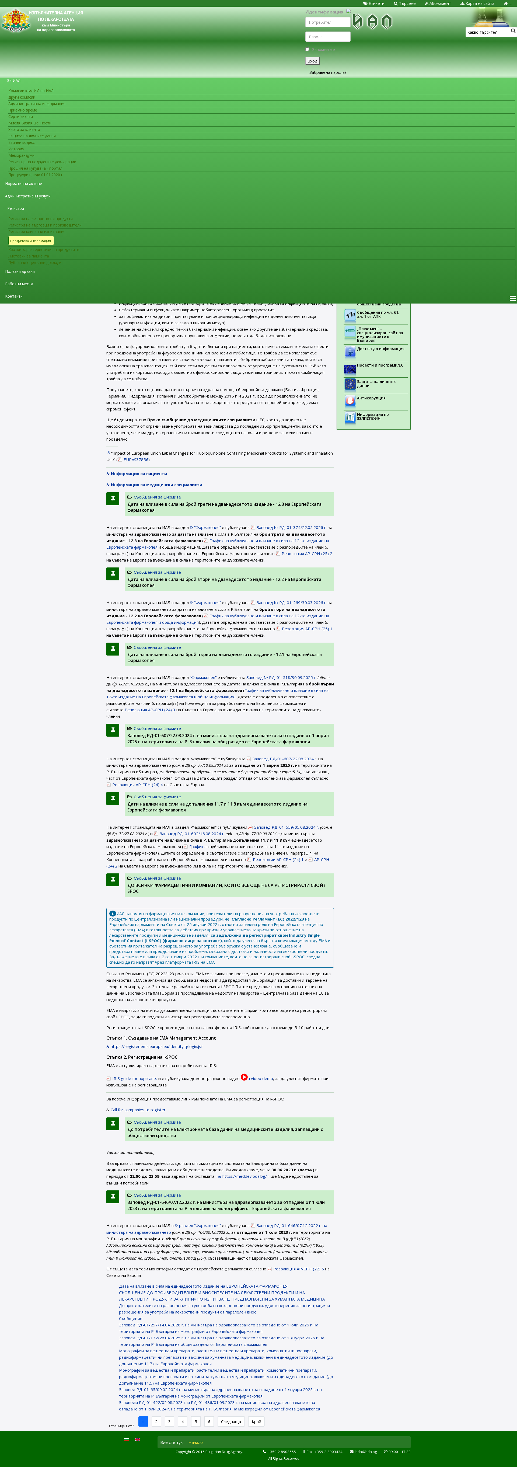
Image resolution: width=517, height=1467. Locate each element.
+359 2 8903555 (282, 1451)
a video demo (260, 1078)
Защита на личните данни (376, 383)
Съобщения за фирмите (157, 497)
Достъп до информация (380, 348)
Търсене (407, 3)
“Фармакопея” (203, 677)
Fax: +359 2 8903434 (325, 1451)
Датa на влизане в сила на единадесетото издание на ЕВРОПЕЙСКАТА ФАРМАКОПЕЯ (203, 1286)
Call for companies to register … (140, 1109)
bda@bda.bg (366, 1451)
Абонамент (439, 3)
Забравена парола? (328, 72)
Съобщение (130, 1318)
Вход (312, 61)
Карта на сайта (479, 3)
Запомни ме (323, 49)
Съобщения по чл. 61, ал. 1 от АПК (378, 314)
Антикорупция (371, 397)
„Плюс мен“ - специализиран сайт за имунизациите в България (380, 334)
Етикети (376, 3)
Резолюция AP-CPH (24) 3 (150, 709)
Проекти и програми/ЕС (380, 365)
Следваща (231, 1421)
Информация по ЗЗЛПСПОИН (373, 416)
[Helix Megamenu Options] (513, 298)
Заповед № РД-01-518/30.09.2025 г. (280, 677)
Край (256, 1421)
